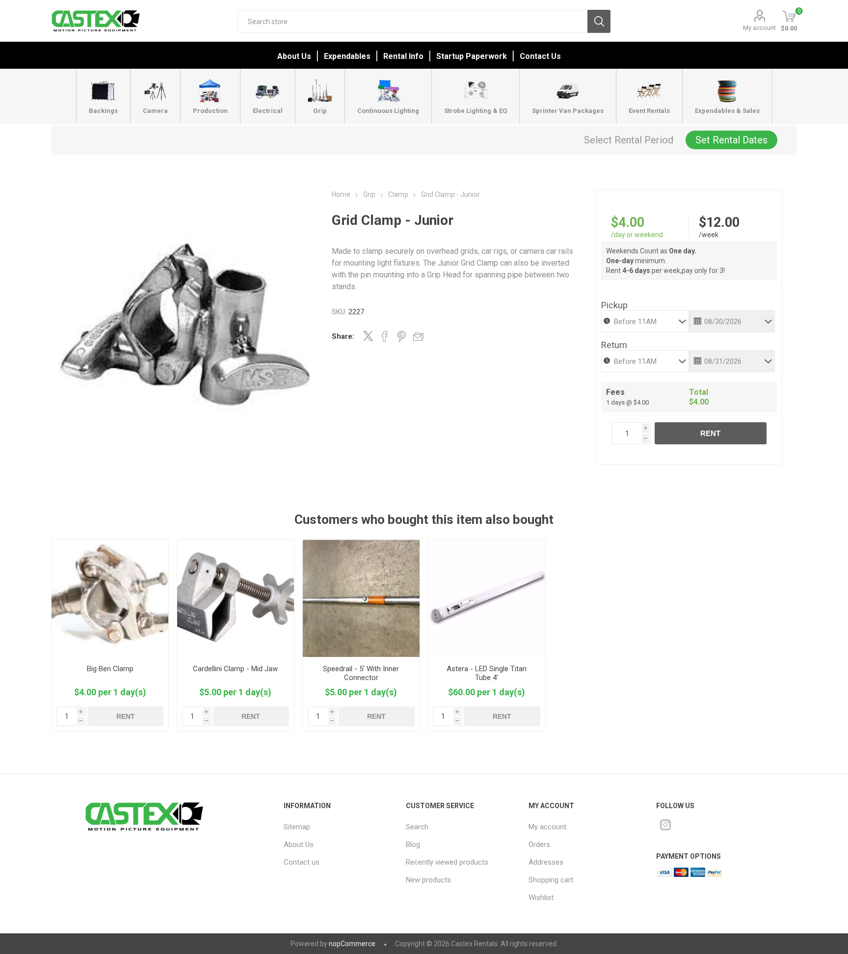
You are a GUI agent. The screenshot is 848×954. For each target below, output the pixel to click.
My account (759, 27)
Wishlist (541, 897)
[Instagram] (665, 825)
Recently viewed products (447, 862)
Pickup (614, 305)
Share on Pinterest (402, 336)
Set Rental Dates (731, 140)
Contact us (301, 862)
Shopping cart (551, 879)
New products (428, 879)
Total (698, 392)
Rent (710, 433)
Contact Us (540, 56)
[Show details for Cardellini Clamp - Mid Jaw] (235, 598)
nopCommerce (352, 944)
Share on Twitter (368, 336)
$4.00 (627, 222)
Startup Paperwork (471, 56)
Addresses (546, 862)
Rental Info (403, 56)
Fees (615, 392)
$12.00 (719, 222)
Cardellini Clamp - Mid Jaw (235, 668)
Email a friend (418, 336)
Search (598, 21)
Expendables (347, 56)
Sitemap (297, 826)
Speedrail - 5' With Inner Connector (361, 673)
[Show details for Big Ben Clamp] (110, 598)
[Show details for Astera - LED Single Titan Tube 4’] (486, 598)
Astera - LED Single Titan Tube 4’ (487, 673)
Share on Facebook (384, 336)
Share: (343, 336)
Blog (413, 844)
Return (614, 345)
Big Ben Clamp (110, 668)
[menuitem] (337, 827)
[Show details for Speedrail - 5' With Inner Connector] (361, 598)
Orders (539, 844)
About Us (294, 56)
